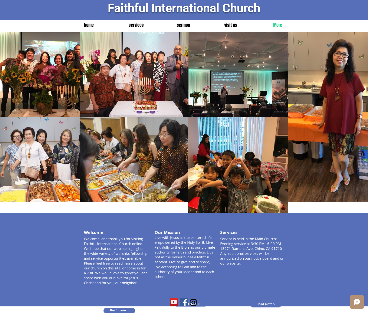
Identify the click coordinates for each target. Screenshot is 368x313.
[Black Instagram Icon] (193, 302)
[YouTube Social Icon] (174, 302)
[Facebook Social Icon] (184, 302)
